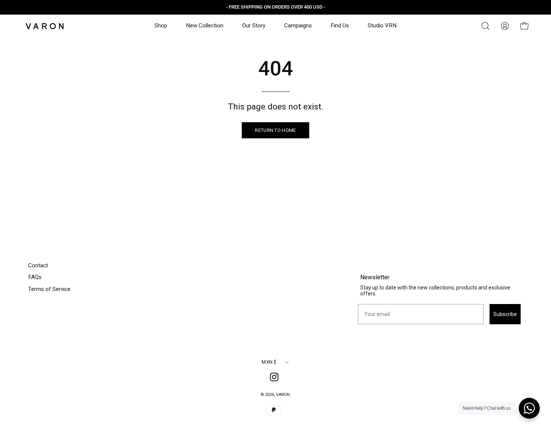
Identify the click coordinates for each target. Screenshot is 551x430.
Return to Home (275, 130)
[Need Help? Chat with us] (529, 408)
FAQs (35, 277)
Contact (38, 265)
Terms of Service (49, 289)
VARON (283, 394)
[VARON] (44, 26)
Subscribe (505, 314)
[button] (485, 26)
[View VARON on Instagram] (275, 378)
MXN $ (269, 362)
